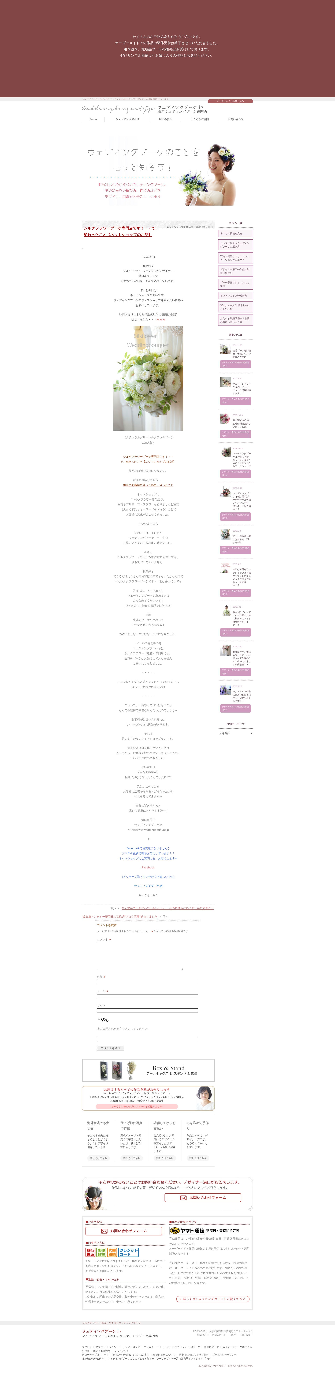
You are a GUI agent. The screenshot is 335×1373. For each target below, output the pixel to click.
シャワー (114, 1346)
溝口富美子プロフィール (95, 1354)
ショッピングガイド (127, 119)
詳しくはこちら (98, 1158)
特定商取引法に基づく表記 (193, 1354)
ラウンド (87, 1346)
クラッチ (100, 1346)
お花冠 (85, 1350)
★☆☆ (161, 319)
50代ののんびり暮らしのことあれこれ (235, 307)
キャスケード (151, 1346)
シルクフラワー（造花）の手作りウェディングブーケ (111, 1322)
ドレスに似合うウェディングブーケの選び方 (235, 245)
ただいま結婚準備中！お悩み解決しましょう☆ (235, 320)
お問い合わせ (236, 119)
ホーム (93, 119)
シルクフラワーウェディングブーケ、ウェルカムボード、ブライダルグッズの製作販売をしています (125, 99)
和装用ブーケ (211, 1346)
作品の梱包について (164, 1354)
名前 (101, 976)
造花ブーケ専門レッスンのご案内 (131, 1354)
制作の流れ (165, 119)
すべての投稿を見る (231, 233)
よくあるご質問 (200, 119)
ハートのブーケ (191, 1346)
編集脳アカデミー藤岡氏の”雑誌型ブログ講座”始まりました (120, 916)
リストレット (121, 1350)
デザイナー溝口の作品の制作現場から (235, 271)
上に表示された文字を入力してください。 (123, 1028)
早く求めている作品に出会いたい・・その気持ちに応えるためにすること (168, 908)
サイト (101, 1005)
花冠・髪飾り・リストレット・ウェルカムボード (235, 258)
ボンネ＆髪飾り (101, 1350)
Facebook (148, 867)
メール (102, 991)
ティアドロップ (131, 1346)
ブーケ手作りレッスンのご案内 (235, 284)
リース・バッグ (170, 1346)
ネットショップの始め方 (179, 227)
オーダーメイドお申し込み (230, 101)
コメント (104, 939)
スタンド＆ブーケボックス (237, 1346)
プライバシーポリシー (224, 1354)
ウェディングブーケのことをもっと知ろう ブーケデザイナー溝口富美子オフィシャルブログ (159, 1358)
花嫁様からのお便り (93, 1358)
